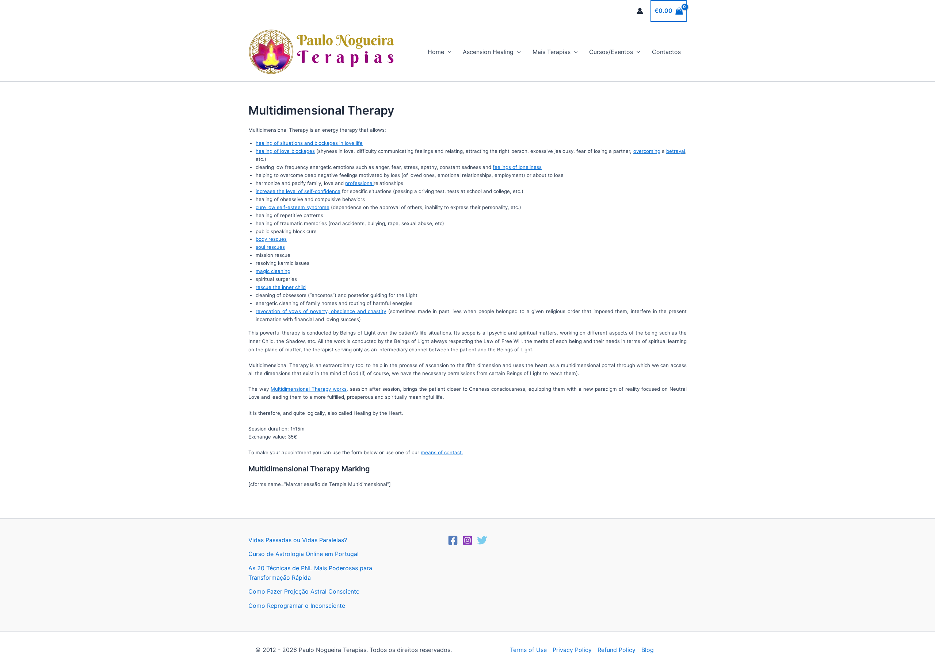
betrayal (675, 151)
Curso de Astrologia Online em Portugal (303, 553)
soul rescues (270, 247)
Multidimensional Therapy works (309, 389)
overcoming (646, 151)
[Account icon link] (640, 11)
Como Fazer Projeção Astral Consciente (303, 591)
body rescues (271, 239)
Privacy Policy (572, 649)
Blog (647, 649)
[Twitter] (482, 540)
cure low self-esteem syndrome (292, 207)
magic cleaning (273, 271)
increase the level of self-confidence (298, 191)
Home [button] (436, 51)
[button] (447, 51)
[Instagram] (467, 540)
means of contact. (442, 452)
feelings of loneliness (517, 167)
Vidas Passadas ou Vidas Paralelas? (297, 540)
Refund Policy (617, 649)
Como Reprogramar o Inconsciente (296, 605)
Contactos (666, 51)
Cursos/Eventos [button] (611, 51)
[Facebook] (453, 540)
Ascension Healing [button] (488, 51)
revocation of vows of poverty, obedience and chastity (321, 311)
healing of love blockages (285, 151)
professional (359, 183)
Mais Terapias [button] (551, 51)
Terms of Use (528, 649)
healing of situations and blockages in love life (309, 143)
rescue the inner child (281, 287)
